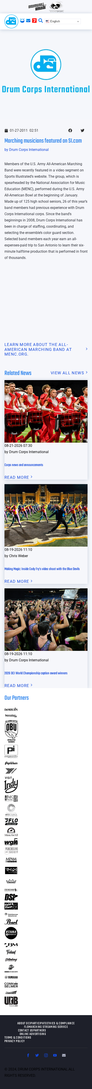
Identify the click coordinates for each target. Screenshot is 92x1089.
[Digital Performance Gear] (11, 874)
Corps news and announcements (23, 465)
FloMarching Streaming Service (46, 1027)
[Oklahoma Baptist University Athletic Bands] (11, 741)
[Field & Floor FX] (11, 908)
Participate (38, 1023)
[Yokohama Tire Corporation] (11, 773)
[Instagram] (46, 1055)
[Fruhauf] (11, 954)
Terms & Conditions (17, 1038)
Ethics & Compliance (61, 1023)
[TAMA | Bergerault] (11, 938)
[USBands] (11, 993)
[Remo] (11, 883)
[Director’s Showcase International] (11, 899)
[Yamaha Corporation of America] (11, 978)
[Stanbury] (11, 960)
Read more (16, 477)
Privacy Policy (14, 1041)
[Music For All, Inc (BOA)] (11, 834)
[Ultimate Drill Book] (11, 1005)
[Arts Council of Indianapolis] (11, 815)
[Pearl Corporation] (11, 923)
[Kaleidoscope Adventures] (11, 915)
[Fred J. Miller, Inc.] (11, 945)
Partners (39, 1031)
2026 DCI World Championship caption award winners (35, 673)
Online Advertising (33, 1034)
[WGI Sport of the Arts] (11, 844)
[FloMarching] (11, 823)
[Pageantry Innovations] (11, 756)
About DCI (24, 1023)
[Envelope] (64, 1055)
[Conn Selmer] (11, 986)
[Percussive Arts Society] (11, 853)
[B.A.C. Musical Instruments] (11, 800)
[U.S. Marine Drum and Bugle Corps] (11, 971)
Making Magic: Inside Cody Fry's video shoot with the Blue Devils (42, 569)
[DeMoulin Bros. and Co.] (11, 709)
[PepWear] (11, 763)
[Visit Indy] (11, 791)
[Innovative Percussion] (11, 716)
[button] (70, 130)
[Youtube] (55, 1055)
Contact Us (25, 1031)
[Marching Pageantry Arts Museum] (11, 861)
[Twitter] (37, 1055)
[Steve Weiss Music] (11, 890)
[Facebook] (28, 1055)
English (54, 21)
